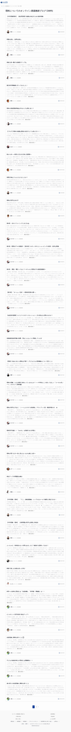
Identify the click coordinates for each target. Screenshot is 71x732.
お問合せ (56, 721)
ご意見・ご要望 (24, 723)
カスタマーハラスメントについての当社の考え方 (40, 723)
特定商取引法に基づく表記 (46, 721)
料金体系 (52, 716)
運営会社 (12, 721)
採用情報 (18, 721)
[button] (38, 706)
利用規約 (25, 721)
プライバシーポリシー (33, 721)
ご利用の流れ (18, 716)
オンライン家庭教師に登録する (18, 714)
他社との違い (18, 718)
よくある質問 (52, 718)
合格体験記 (52, 714)
